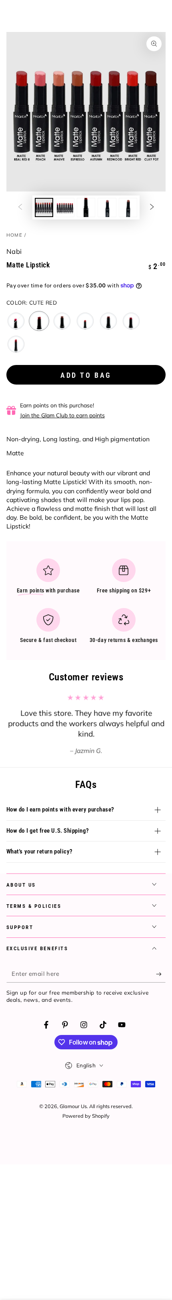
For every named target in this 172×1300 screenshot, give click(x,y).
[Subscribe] (161, 974)
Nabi (14, 251)
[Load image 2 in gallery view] (65, 207)
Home (14, 235)
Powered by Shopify (86, 1116)
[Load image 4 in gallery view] (107, 207)
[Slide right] (152, 207)
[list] (86, 604)
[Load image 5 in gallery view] (128, 207)
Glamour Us (73, 1106)
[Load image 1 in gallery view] (44, 207)
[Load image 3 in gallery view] (86, 207)
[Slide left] (20, 207)
